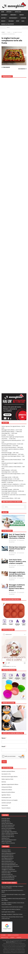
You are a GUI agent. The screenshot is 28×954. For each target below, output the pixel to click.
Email (4, 746)
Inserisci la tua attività (7, 24)
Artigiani (8, 11)
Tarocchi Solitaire (6, 808)
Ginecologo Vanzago (7, 489)
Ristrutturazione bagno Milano (10, 776)
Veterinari (23, 18)
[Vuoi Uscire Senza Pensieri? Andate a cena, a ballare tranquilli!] (5, 561)
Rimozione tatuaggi (7, 452)
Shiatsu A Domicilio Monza (8, 835)
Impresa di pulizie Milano (8, 792)
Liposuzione (5, 805)
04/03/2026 (13, 553)
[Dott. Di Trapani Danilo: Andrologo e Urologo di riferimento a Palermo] (5, 536)
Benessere (13, 15)
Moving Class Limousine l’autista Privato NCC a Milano (17, 549)
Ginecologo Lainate (6, 477)
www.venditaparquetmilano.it (8, 853)
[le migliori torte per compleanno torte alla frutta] (14, 64)
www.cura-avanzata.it (7, 841)
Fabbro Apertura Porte (7, 779)
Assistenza (4, 15)
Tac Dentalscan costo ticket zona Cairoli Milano (14, 494)
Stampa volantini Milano (7, 823)
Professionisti (13, 18)
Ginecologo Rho (6, 433)
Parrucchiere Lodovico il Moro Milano (11, 466)
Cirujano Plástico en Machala (8, 843)
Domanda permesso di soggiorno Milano (12, 463)
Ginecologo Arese (6, 472)
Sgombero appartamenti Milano (10, 784)
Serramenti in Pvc (6, 774)
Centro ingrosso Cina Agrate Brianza (11, 426)
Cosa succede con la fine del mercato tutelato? (12, 907)
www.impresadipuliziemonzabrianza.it (10, 866)
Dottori (3, 18)
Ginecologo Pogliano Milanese (9, 491)
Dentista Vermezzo (6, 445)
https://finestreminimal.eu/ (8, 879)
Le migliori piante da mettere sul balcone (11, 909)
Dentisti (21, 15)
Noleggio (11, 21)
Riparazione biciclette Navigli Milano (11, 473)
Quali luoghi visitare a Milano (8, 912)
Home (2, 11)
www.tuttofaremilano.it (7, 859)
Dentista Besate (6, 470)
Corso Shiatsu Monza (6, 830)
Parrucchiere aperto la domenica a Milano (12, 449)
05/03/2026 (13, 540)
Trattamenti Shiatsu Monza (8, 836)
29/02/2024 (13, 592)
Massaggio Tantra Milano (8, 430)
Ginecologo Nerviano (7, 479)
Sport (17, 21)
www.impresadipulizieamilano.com (10, 864)
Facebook (19, 937)
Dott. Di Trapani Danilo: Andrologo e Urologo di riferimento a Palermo (17, 536)
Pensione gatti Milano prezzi (9, 444)
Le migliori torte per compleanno (10, 484)
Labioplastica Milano (6, 851)
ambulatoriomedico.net (7, 874)
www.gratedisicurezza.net (7, 856)
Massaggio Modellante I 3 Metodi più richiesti (12, 914)
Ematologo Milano (6, 818)
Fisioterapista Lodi (6, 797)
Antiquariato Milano (7, 787)
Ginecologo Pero (6, 493)
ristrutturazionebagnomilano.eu (9, 876)
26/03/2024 (13, 578)
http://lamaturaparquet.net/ (8, 825)
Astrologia (18, 11)
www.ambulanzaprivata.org (8, 877)
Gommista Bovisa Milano (8, 431)
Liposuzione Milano (6, 850)
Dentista (4, 782)
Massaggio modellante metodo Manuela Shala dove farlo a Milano (17, 574)
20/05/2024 (13, 565)
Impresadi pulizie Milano (7, 868)
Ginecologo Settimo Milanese (9, 454)
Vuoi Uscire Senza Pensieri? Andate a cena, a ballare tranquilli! (17, 561)
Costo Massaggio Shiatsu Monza (9, 831)
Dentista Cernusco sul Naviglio (10, 800)
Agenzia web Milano (10, 942)
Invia (4, 762)
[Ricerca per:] (14, 27)
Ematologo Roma (6, 820)
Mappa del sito (4, 937)
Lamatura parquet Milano (8, 771)
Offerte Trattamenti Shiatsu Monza (10, 833)
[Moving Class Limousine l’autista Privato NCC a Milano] (5, 548)
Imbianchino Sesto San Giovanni (9, 871)
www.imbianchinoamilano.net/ (9, 863)
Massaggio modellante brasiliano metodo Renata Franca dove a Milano (17, 587)
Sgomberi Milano (6, 795)
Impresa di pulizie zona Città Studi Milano (12, 486)
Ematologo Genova (6, 822)
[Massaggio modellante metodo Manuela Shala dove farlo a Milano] (5, 573)
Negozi (3, 21)
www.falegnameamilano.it (8, 858)
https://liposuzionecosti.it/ (8, 826)
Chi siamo (3, 935)
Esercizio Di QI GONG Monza (8, 828)
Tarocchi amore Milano (7, 498)
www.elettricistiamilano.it (7, 855)
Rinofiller (4, 435)
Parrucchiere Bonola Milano (9, 447)
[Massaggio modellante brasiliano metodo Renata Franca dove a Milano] (5, 586)
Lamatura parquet (6, 802)
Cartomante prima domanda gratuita (11, 440)
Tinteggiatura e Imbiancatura (8, 869)
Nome (4, 738)
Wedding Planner (5, 838)
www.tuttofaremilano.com (8, 861)
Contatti (12, 937)
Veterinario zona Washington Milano (11, 456)
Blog (23, 21)
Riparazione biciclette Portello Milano (11, 459)
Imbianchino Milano (7, 789)
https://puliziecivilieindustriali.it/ (9, 839)
